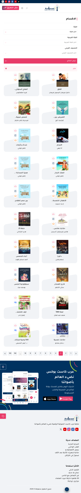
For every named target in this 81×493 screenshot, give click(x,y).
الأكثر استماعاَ (72, 466)
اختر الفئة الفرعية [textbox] (70, 42)
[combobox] (40, 32)
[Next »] (5, 353)
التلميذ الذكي (74, 470)
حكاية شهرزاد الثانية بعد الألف (67, 453)
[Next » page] (5, 353)
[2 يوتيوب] (6, 1)
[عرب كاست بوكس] (52, 8)
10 (25, 353)
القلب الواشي (73, 447)
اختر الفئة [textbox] (73, 32)
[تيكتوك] (18, 1)
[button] (3, 367)
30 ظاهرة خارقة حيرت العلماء (67, 478)
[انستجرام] (9, 1)
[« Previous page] (76, 353)
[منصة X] (61, 429)
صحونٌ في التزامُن (72, 456)
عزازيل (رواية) (73, 481)
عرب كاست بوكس (58, 372)
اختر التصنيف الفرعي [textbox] (69, 53)
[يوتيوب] (15, 1)
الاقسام (71, 19)
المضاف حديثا (72, 440)
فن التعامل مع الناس (70, 476)
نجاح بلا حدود (73, 473)
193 (10, 353)
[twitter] (2, 1)
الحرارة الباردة (73, 444)
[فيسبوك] (12, 1)
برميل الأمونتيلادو (72, 450)
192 (15, 353)
